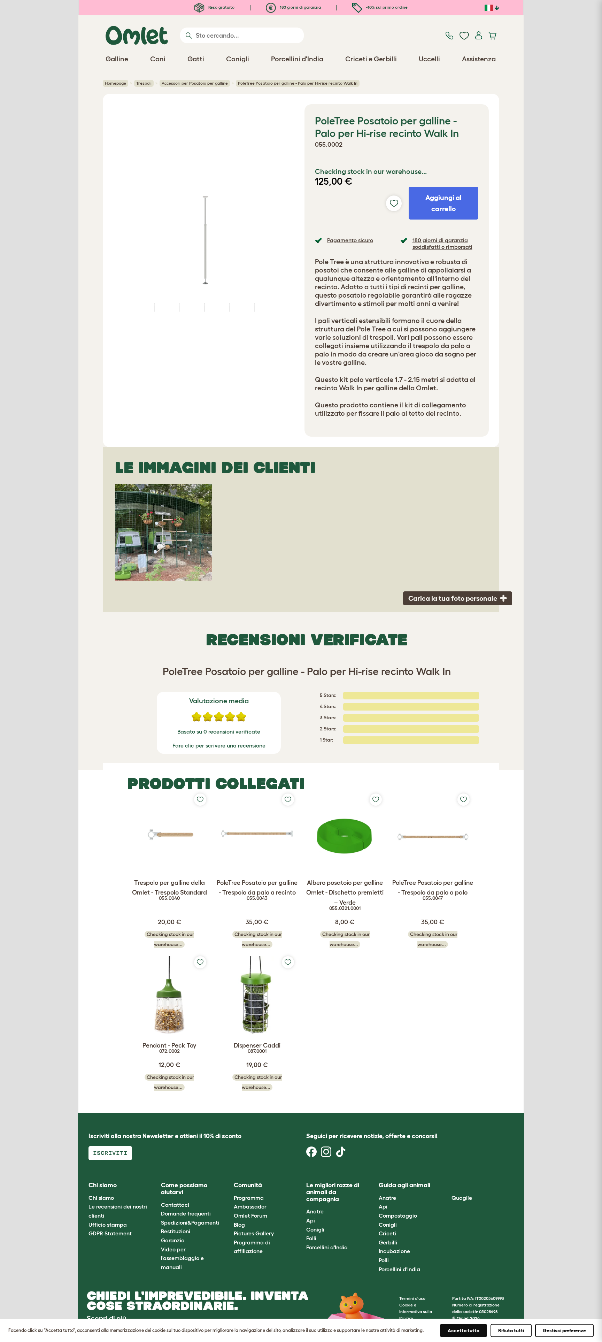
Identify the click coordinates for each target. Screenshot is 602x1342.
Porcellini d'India (327, 1247)
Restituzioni (175, 1231)
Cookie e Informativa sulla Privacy (415, 1311)
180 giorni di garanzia (300, 7)
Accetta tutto (463, 1330)
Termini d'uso (412, 1298)
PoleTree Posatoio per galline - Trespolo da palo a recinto (257, 890)
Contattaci (175, 1205)
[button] (446, 1186)
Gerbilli (388, 1242)
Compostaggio (398, 1215)
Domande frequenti (186, 1213)
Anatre (315, 1211)
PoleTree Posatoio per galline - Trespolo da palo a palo (432, 890)
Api (310, 1220)
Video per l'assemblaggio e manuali (182, 1258)
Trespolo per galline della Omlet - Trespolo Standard (169, 890)
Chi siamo (101, 1198)
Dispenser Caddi (257, 1048)
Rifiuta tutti (511, 1330)
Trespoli (144, 83)
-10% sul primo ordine (386, 7)
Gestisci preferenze (564, 1330)
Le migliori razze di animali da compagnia (332, 1192)
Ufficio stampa (107, 1224)
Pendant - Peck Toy (169, 1048)
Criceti (387, 1233)
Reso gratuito (220, 7)
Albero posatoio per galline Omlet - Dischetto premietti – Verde (345, 895)
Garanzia (173, 1240)
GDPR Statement (110, 1233)
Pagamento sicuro (350, 240)
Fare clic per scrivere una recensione (218, 745)
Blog (239, 1224)
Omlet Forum (250, 1215)
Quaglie (462, 1198)
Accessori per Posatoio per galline (195, 83)
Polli (311, 1238)
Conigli (315, 1229)
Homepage (115, 83)
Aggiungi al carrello (443, 203)
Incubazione (394, 1251)
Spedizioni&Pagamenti (190, 1222)
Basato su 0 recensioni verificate (218, 731)
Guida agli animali (404, 1185)
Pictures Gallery (254, 1233)
